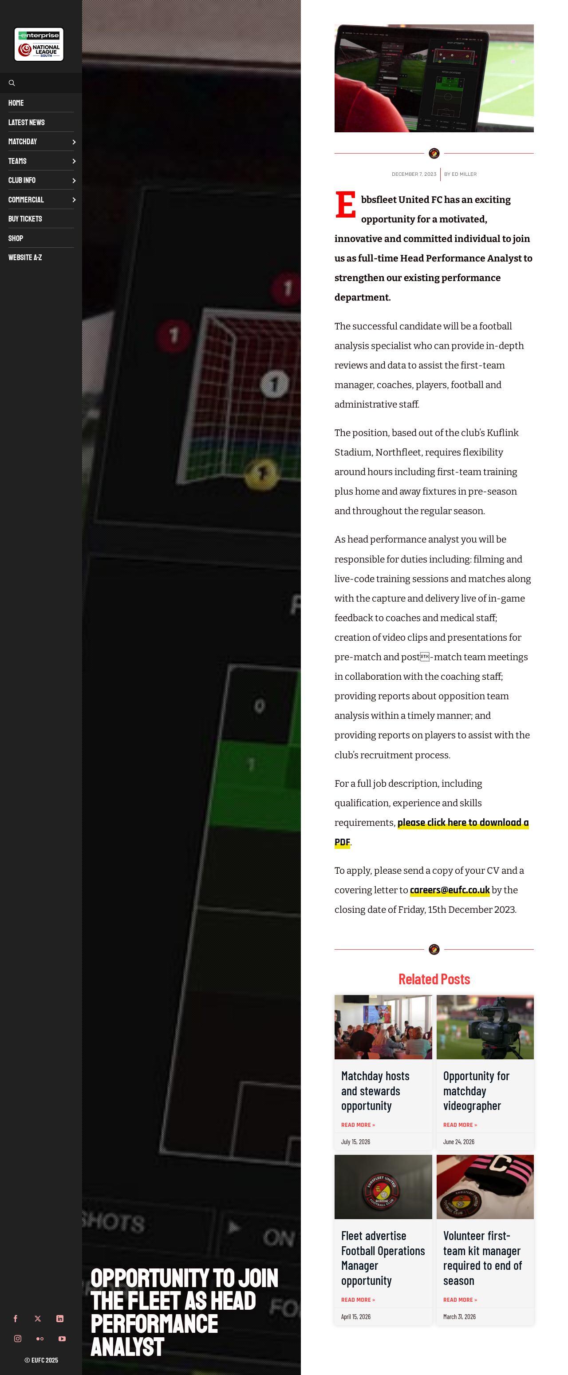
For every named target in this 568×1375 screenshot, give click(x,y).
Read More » (358, 1125)
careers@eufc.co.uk (450, 890)
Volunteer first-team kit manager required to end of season (482, 1258)
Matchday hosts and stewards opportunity (375, 1090)
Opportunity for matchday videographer (476, 1090)
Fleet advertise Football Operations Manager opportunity (383, 1258)
